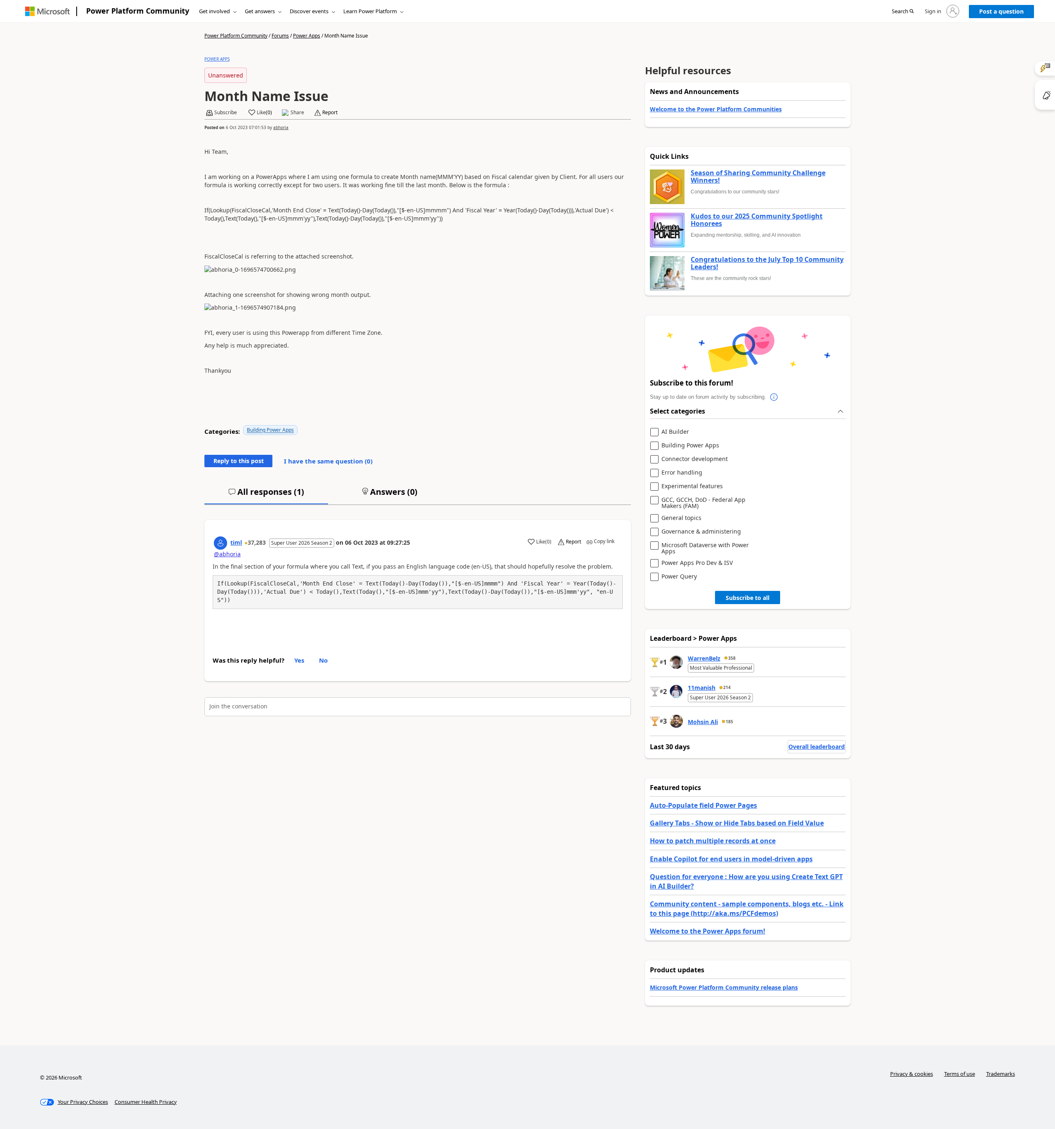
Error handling (681, 472)
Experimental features (692, 486)
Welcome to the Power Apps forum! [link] (707, 931)
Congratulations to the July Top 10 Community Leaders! (767, 263)
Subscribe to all (747, 598)
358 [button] (732, 658)
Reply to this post (238, 461)
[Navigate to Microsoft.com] (47, 11)
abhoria (280, 127)
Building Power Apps (270, 429)
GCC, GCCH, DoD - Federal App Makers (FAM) (703, 502)
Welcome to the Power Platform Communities (716, 109)
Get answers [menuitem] (260, 11)
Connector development (694, 459)
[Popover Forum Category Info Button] (774, 397)
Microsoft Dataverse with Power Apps (705, 548)
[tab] (266, 495)
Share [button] (297, 112)
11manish (701, 688)
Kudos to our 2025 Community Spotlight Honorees (757, 220)
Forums (280, 35)
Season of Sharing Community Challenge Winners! (758, 176)
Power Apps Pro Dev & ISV (697, 563)
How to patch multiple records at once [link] (713, 840)
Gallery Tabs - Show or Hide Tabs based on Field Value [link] (737, 823)
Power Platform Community (137, 11)
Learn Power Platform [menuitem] (370, 11)
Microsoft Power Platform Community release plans (724, 987)
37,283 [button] (257, 542)
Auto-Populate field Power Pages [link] (703, 805)
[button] (903, 11)
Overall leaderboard (816, 746)
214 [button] (727, 687)
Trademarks (1000, 1073)
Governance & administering (701, 531)
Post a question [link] (1001, 11)
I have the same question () (328, 461)
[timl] (220, 543)
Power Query (679, 576)
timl (236, 542)
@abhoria (227, 554)
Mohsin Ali (703, 722)
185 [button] (729, 721)
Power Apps (306, 35)
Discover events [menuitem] (309, 11)
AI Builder (675, 431)
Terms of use (959, 1073)
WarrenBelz (704, 658)
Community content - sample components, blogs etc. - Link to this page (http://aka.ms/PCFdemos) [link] (747, 908)
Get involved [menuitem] (214, 11)
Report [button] (330, 112)
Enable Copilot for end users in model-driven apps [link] (731, 858)
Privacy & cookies (911, 1073)
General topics (681, 518)
